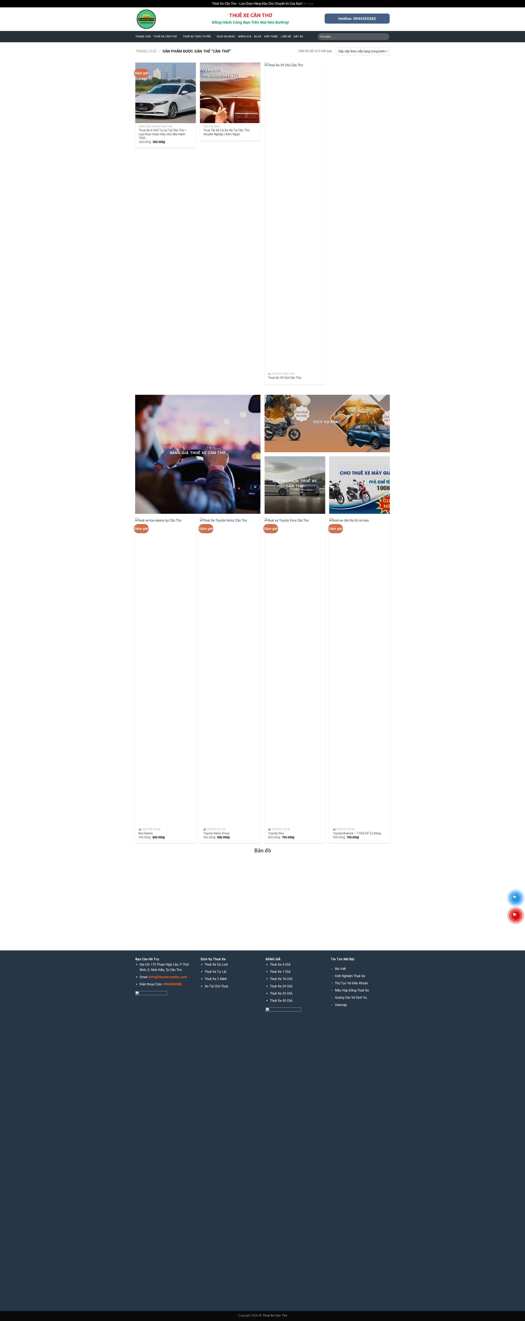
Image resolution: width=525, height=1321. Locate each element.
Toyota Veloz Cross (216, 833)
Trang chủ (145, 51)
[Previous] (135, 682)
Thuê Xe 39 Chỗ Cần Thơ (284, 378)
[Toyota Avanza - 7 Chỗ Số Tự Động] (359, 672)
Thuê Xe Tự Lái (215, 972)
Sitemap (341, 1005)
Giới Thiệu (271, 36)
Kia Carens (146, 833)
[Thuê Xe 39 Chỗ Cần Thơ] (295, 216)
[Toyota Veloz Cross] (230, 672)
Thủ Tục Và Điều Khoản (351, 983)
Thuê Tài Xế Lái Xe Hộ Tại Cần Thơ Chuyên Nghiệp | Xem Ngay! (226, 132)
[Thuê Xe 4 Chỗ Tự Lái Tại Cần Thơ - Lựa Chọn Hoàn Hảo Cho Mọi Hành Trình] (165, 93)
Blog (257, 36)
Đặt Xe (298, 36)
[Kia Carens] (165, 672)
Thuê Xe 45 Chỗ (281, 1001)
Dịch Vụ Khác (226, 36)
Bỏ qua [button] (308, 4)
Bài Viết (340, 969)
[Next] (390, 682)
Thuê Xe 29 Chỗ (281, 986)
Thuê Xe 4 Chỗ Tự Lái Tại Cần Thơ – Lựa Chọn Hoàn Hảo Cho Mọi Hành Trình (163, 134)
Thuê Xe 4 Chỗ (280, 964)
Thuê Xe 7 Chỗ (280, 972)
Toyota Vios (276, 833)
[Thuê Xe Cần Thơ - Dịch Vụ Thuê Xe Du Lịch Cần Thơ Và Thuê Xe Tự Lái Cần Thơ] (155, 19)
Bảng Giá (244, 36)
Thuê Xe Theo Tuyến (197, 36)
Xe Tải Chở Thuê (216, 986)
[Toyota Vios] (295, 672)
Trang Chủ (143, 36)
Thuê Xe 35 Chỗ (281, 993)
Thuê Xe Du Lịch (216, 964)
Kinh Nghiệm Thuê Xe (350, 976)
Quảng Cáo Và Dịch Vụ (351, 997)
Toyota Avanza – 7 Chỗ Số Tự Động (357, 833)
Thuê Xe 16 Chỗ (281, 979)
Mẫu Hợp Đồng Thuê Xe (352, 990)
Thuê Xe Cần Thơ (165, 36)
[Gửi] (385, 36)
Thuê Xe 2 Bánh (216, 979)
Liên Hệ (286, 36)
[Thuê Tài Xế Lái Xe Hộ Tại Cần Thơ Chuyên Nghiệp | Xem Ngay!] (230, 93)
